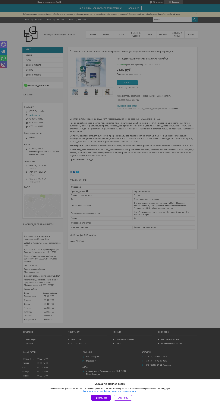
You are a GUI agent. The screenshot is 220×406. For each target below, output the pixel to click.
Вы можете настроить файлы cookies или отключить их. (109, 391)
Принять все (101, 398)
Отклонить (123, 398)
